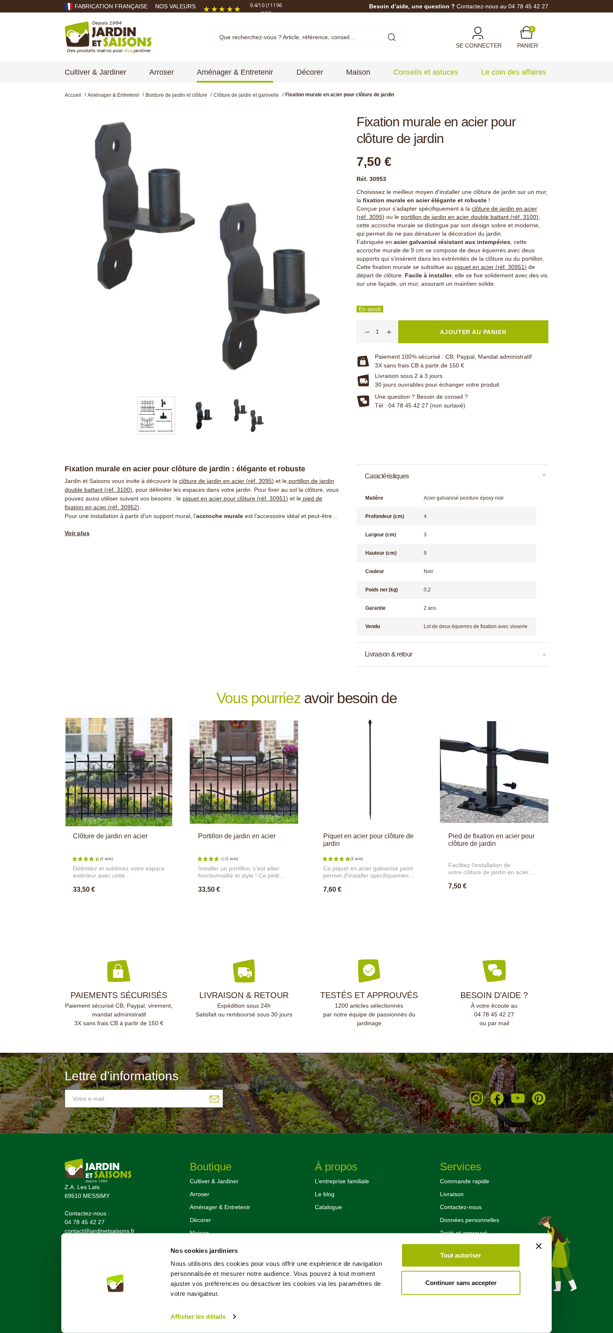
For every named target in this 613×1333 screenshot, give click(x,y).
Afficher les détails (198, 1316)
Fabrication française (111, 6)
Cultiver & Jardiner (214, 1181)
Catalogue (328, 1207)
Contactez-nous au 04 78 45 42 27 (502, 6)
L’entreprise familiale (342, 1181)
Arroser (199, 1194)
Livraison (452, 1194)
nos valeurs (175, 6)
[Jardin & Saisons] (108, 36)
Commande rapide (464, 1181)
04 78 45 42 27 (494, 1014)
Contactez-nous (461, 1207)
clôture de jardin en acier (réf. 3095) (226, 481)
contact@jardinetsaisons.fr (100, 1230)
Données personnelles (469, 1220)
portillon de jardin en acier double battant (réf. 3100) (469, 217)
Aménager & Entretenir (220, 1207)
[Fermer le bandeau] (539, 1246)
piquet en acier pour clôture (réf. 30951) (235, 498)
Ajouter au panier (118, 907)
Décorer (200, 1220)
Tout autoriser (460, 1255)
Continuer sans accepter (461, 1282)
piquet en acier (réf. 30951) (491, 267)
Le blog (324, 1194)
